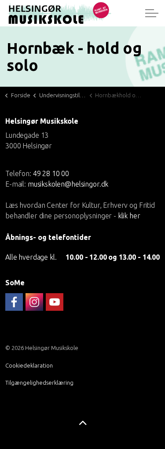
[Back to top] (82, 424)
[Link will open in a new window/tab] (14, 302)
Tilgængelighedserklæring (39, 382)
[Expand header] (152, 13)
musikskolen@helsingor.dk (68, 184)
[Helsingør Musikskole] (59, 13)
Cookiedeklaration (29, 365)
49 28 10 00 (51, 173)
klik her (129, 215)
